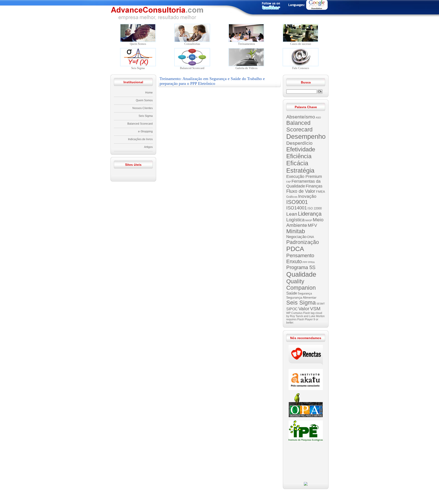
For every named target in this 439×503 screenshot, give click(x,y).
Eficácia (297, 163)
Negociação (296, 237)
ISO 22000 (315, 208)
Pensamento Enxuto (300, 258)
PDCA (295, 248)
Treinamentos (246, 43)
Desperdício (299, 143)
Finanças (314, 186)
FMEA (320, 191)
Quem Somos (138, 43)
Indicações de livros (140, 139)
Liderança (309, 214)
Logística (295, 219)
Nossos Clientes (142, 108)
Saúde (291, 293)
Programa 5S (301, 267)
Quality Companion (301, 284)
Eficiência (298, 156)
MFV (312, 225)
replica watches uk (87, 497)
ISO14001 (296, 207)
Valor (303, 308)
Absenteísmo (300, 116)
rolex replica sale (284, 493)
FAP (288, 181)
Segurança (305, 293)
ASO (318, 117)
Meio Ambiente (305, 222)
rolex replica (334, 497)
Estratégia (300, 170)
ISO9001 (297, 202)
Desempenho (306, 136)
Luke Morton (317, 316)
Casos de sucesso (300, 43)
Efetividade (300, 149)
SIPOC (292, 309)
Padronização (302, 242)
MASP (308, 220)
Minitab (295, 231)
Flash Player (305, 319)
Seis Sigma (138, 68)
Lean (291, 214)
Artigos (148, 147)
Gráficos (291, 196)
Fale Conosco (300, 68)
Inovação (307, 196)
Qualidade (301, 274)
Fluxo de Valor (300, 191)
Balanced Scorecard (140, 123)
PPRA (311, 262)
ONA (310, 237)
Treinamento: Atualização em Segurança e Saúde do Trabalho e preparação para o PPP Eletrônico (212, 81)
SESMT (320, 303)
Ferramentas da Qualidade (303, 183)
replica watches (135, 493)
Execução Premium (304, 176)
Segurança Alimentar (301, 297)
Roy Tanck (296, 316)
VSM (315, 308)
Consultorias (192, 43)
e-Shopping (145, 131)
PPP (304, 262)
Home (149, 92)
